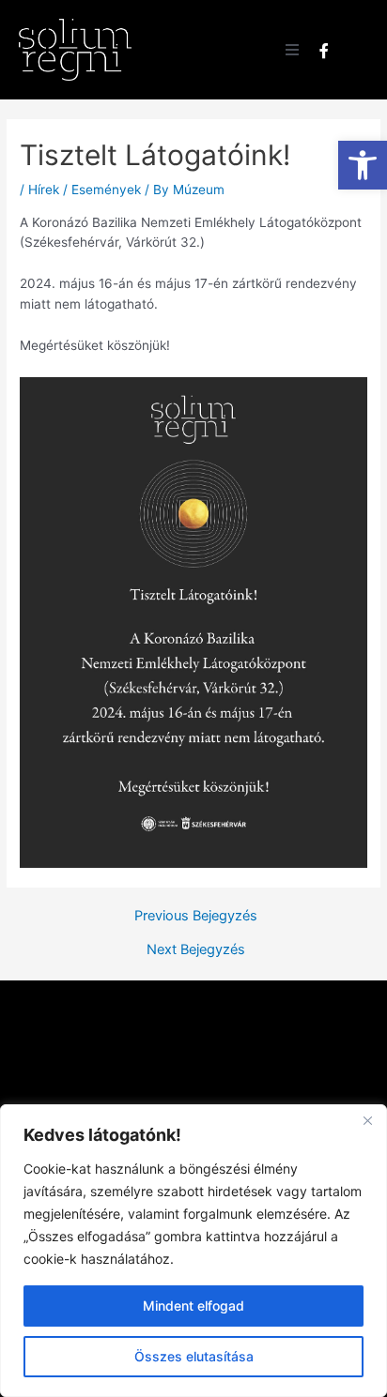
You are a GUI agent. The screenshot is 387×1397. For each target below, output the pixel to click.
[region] (193, 1250)
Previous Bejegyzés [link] (195, 916)
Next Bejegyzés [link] (196, 950)
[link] (362, 165)
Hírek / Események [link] (84, 189)
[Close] (367, 1120)
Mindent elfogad (193, 1305)
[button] (292, 50)
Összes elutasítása (194, 1356)
